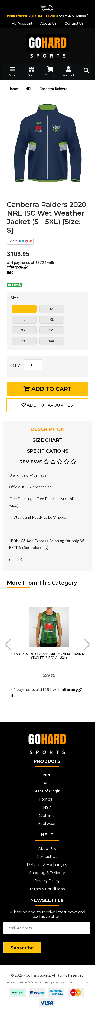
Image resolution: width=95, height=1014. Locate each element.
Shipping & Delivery (47, 873)
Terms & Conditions (47, 889)
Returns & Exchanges (47, 865)
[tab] (47, 429)
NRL (47, 775)
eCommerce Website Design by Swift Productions (47, 982)
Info (10, 272)
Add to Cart (50, 388)
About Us (48, 23)
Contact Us (74, 23)
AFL (47, 783)
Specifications (47, 451)
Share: (14, 241)
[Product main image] (47, 144)
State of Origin (47, 791)
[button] (47, 405)
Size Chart (47, 440)
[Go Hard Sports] (47, 43)
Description (47, 429)
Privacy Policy (47, 881)
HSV (47, 807)
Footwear (47, 823)
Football (47, 799)
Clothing (47, 815)
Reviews (31, 462)
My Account (21, 23)
